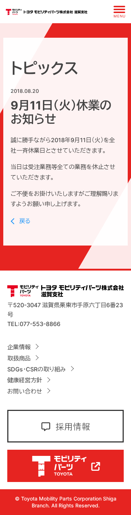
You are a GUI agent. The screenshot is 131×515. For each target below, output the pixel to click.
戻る (25, 221)
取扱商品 (19, 358)
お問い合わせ (24, 391)
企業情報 (19, 347)
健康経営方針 (24, 380)
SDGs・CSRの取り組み (36, 369)
